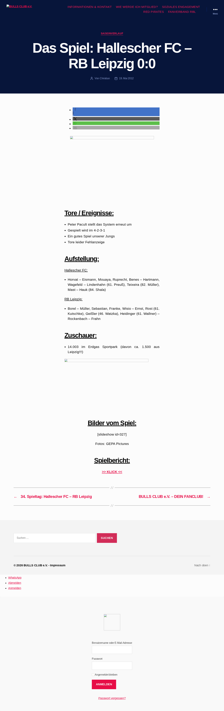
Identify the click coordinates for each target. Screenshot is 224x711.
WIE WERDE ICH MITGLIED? (137, 7)
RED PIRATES (153, 11)
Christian (105, 78)
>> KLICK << (112, 472)
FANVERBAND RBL (182, 11)
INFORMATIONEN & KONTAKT (90, 7)
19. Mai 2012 (126, 78)
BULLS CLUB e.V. (36, 565)
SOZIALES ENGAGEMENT (181, 7)
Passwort (97, 658)
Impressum (57, 565)
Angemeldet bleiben (105, 674)
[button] (116, 119)
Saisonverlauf (112, 33)
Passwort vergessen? (112, 698)
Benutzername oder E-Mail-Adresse (112, 642)
